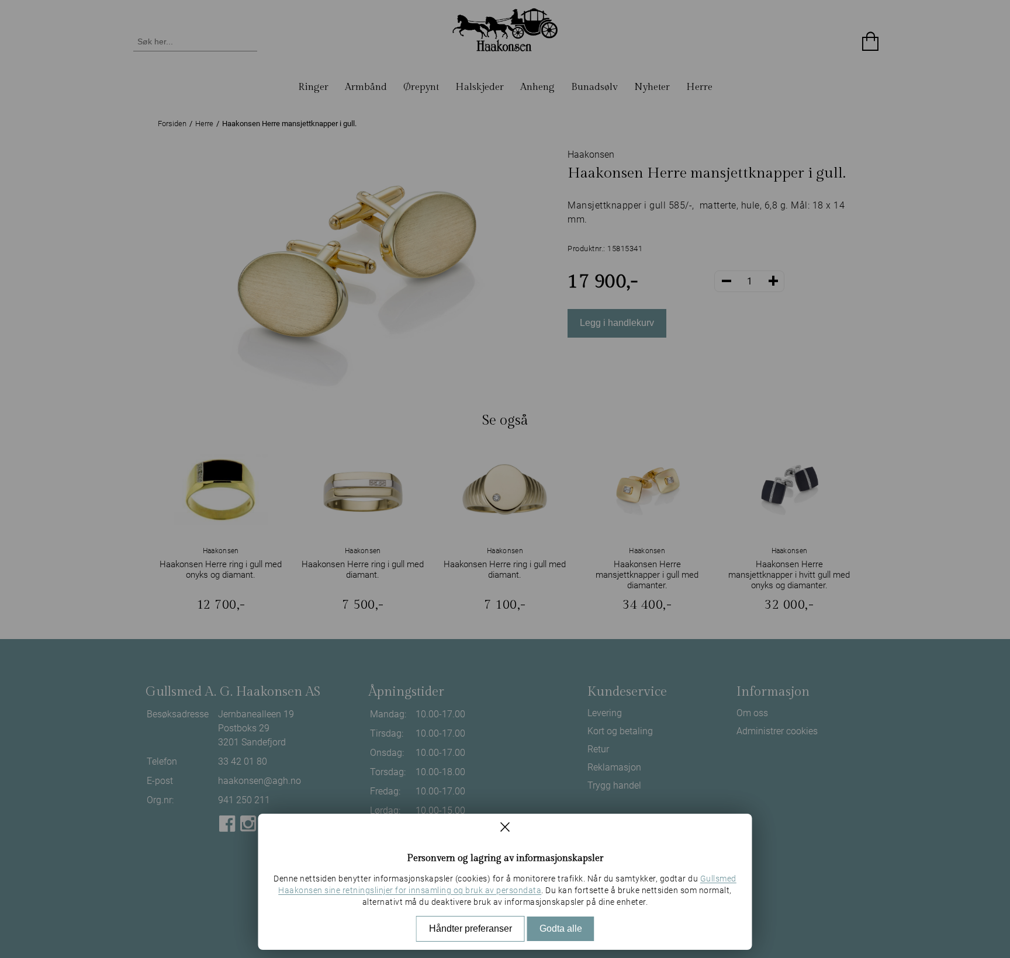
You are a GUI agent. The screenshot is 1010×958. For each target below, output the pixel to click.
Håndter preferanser (470, 928)
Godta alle (560, 928)
